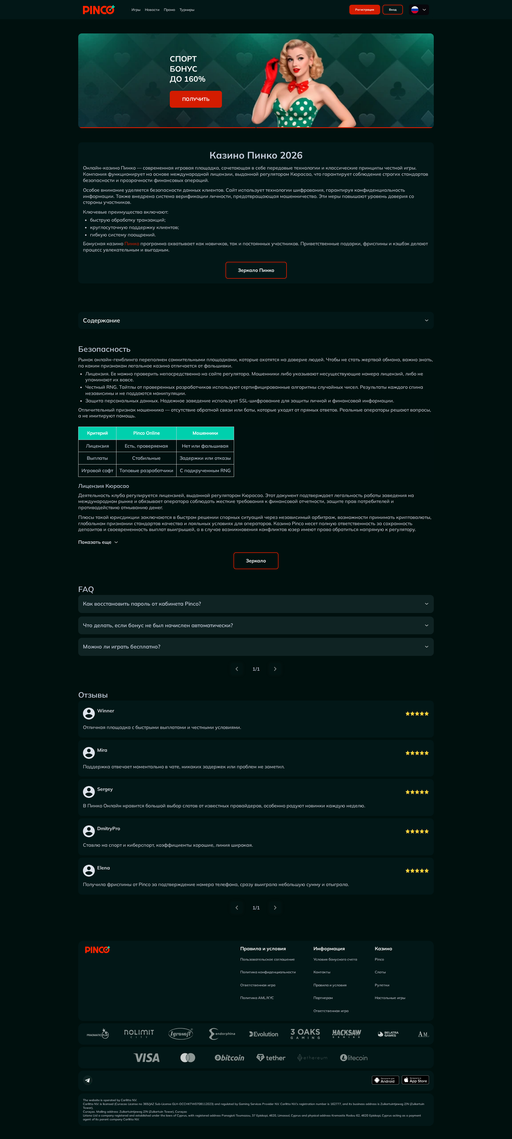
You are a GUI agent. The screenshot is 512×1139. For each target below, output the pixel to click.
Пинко (131, 243)
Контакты (321, 972)
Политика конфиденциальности (268, 972)
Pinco (379, 959)
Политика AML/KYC (257, 998)
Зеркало (256, 561)
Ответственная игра (257, 985)
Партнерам (323, 998)
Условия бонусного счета (335, 959)
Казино (383, 948)
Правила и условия (263, 948)
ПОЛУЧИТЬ (195, 99)
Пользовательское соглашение (267, 959)
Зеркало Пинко (256, 270)
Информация (329, 948)
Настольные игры (390, 998)
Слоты (380, 972)
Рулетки (382, 985)
